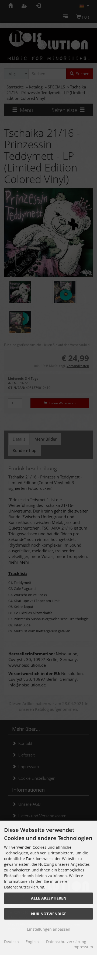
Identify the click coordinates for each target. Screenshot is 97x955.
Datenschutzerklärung (66, 941)
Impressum (82, 946)
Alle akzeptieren (48, 898)
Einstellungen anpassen (48, 929)
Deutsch (11, 941)
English (32, 941)
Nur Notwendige (48, 913)
